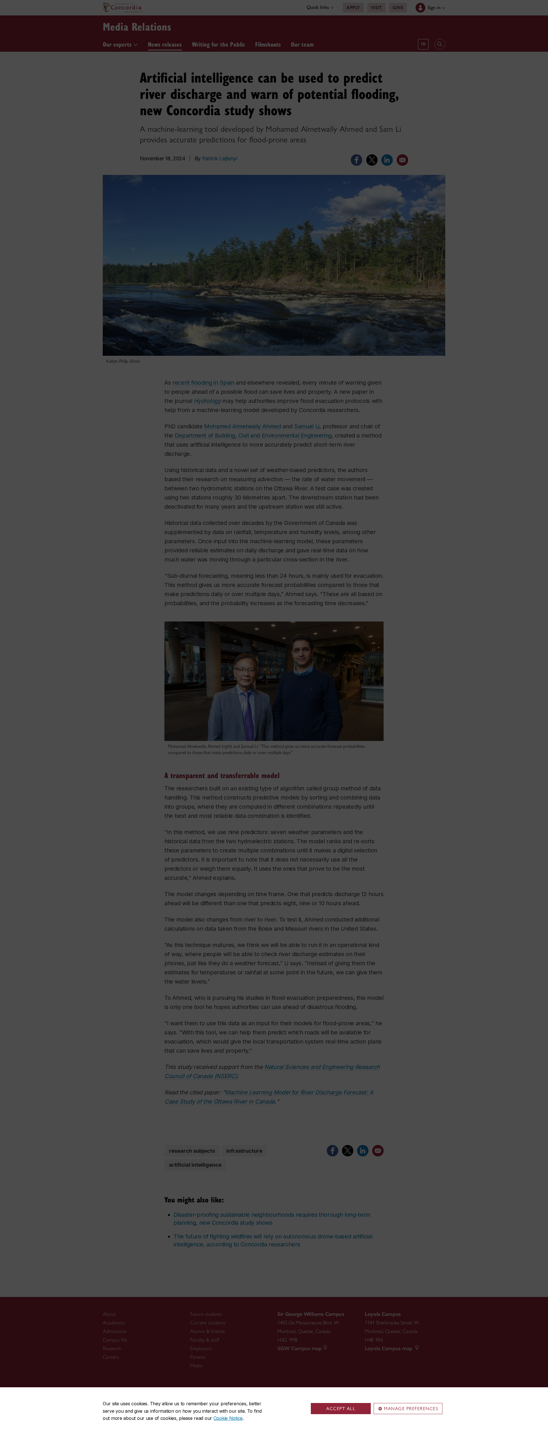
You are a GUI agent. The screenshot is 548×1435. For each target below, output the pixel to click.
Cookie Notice (228, 1418)
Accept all (340, 1408)
